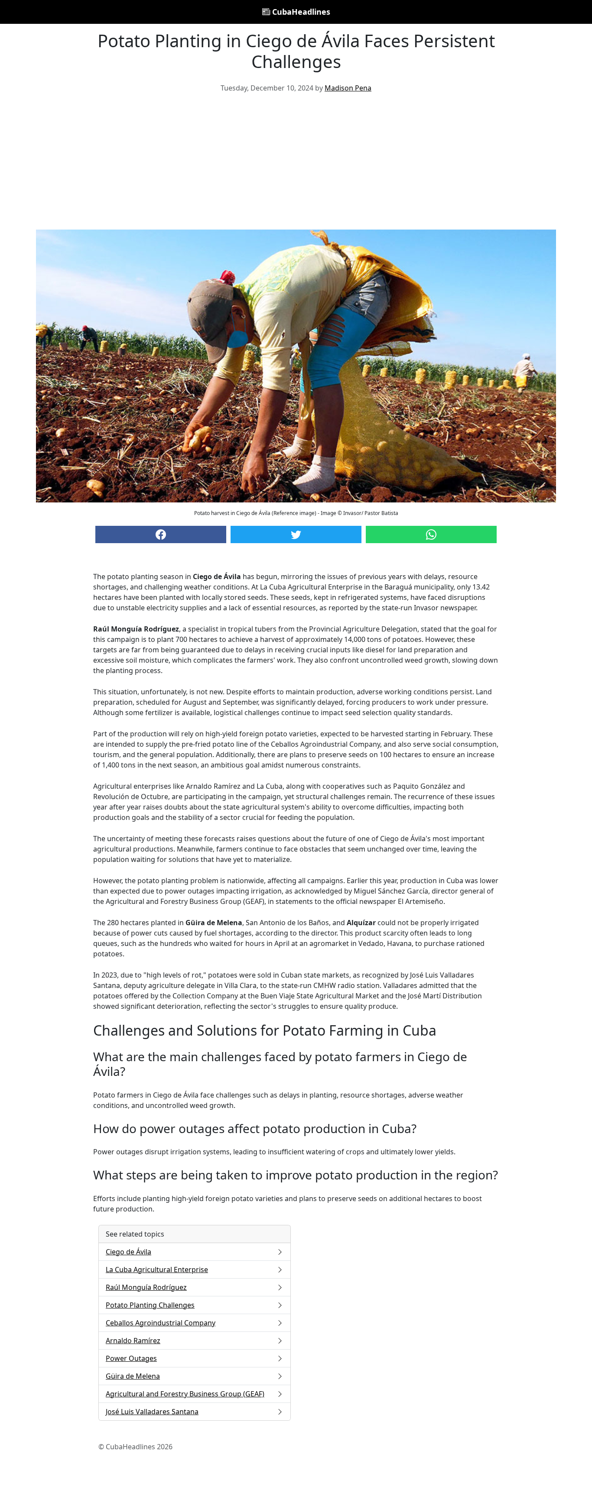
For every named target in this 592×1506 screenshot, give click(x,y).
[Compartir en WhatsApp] (431, 534)
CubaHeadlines (300, 11)
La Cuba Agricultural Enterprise (157, 1269)
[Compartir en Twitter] (296, 534)
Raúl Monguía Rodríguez (146, 1287)
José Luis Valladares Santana (152, 1411)
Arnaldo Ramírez (133, 1340)
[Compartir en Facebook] (160, 534)
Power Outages (131, 1358)
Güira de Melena (133, 1376)
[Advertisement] (296, 164)
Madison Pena (348, 88)
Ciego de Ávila (128, 1252)
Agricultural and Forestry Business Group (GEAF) (185, 1394)
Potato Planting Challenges (150, 1305)
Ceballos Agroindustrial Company (160, 1323)
